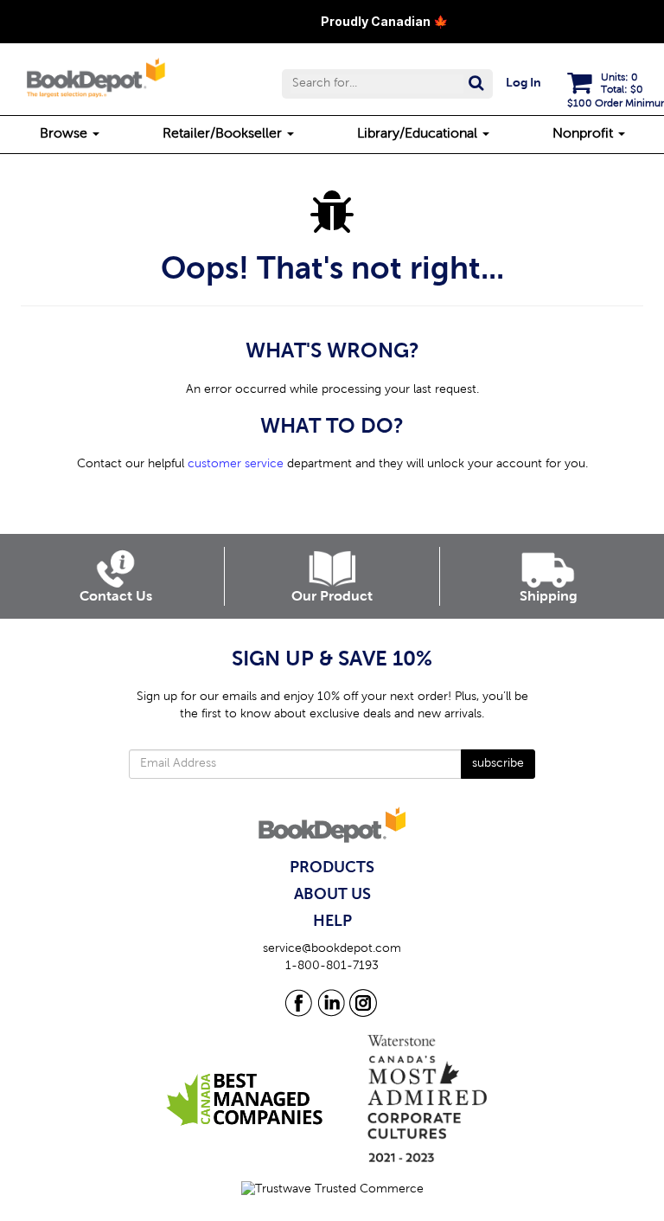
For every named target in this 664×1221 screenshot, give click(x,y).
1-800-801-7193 (332, 967)
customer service (236, 465)
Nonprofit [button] (584, 134)
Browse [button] (65, 134)
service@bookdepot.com (332, 949)
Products (332, 868)
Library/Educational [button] (419, 134)
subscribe (498, 764)
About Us (332, 895)
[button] (387, 84)
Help (332, 921)
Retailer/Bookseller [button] (224, 134)
